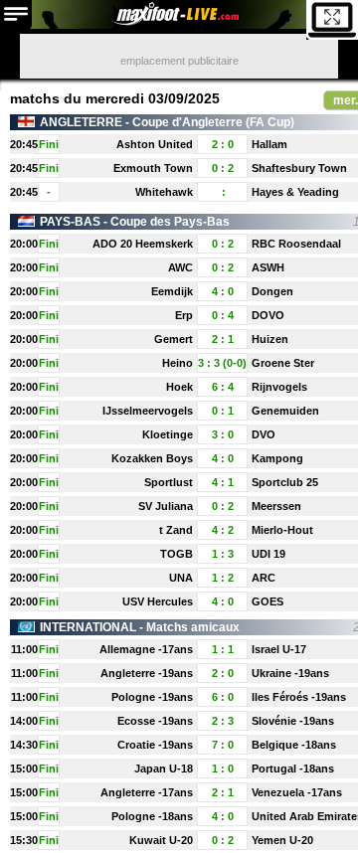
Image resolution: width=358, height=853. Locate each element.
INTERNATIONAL (88, 627)
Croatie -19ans (155, 745)
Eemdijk (172, 291)
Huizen (270, 339)
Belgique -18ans (294, 745)
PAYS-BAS (70, 222)
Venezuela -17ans (297, 792)
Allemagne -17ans (146, 649)
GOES (267, 601)
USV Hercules (157, 601)
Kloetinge (167, 434)
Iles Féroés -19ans (299, 697)
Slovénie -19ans (293, 721)
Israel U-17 (279, 649)
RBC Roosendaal (296, 244)
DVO (263, 434)
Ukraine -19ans (290, 673)
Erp (184, 315)
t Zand (176, 530)
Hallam (269, 144)
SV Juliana (165, 506)
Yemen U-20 (282, 840)
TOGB (176, 554)
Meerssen (276, 506)
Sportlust (168, 482)
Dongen (272, 291)
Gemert (173, 339)
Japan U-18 (163, 768)
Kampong (277, 458)
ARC (263, 578)
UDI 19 (268, 554)
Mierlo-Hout (282, 530)
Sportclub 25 (285, 482)
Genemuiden (285, 411)
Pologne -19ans (152, 697)
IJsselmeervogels (147, 411)
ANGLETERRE (81, 122)
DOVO (268, 315)
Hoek (179, 387)
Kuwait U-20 (161, 840)
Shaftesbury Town (299, 168)
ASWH (268, 267)
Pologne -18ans (152, 816)
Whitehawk (164, 192)
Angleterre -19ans (146, 673)
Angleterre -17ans (146, 792)
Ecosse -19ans (155, 721)
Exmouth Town (153, 168)
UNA (181, 578)
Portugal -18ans (293, 768)
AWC (180, 267)
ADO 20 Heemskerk (142, 244)
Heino (177, 363)
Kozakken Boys (152, 458)
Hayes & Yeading (295, 192)
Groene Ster (283, 363)
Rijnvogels (279, 387)
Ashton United (154, 144)
